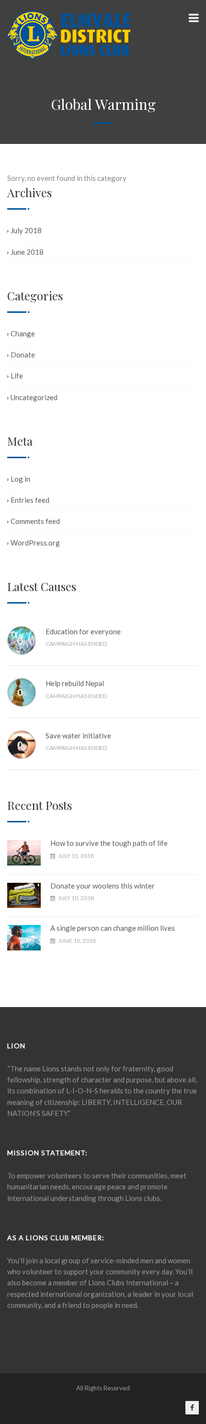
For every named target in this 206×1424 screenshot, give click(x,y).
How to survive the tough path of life (109, 843)
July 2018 (26, 230)
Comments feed (35, 521)
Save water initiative (78, 735)
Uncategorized (34, 397)
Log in (20, 479)
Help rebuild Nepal (75, 683)
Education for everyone (83, 631)
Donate (23, 354)
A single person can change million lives (112, 928)
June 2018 (27, 252)
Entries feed (30, 500)
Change (23, 333)
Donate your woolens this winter (102, 885)
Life (17, 375)
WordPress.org (35, 542)
